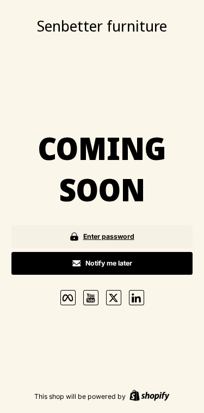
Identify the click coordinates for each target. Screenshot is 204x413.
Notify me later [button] (108, 263)
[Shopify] (149, 396)
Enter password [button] (108, 236)
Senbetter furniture (102, 25)
